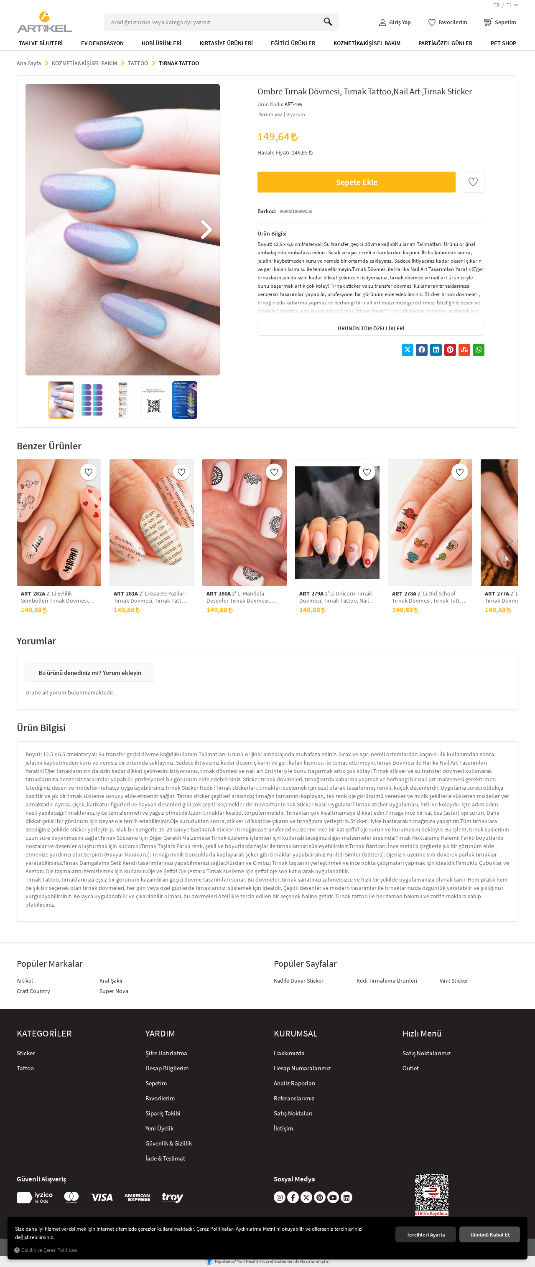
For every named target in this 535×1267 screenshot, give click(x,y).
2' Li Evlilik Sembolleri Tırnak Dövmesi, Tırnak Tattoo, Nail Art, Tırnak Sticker (57, 597)
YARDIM (160, 1033)
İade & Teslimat (165, 1158)
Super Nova (113, 991)
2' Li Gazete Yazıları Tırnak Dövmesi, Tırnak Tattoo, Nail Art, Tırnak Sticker (151, 597)
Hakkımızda (289, 1053)
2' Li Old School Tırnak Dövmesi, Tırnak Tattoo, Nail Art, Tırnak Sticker (430, 597)
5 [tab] (137, 363)
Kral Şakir (111, 980)
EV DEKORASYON (102, 43)
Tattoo (25, 1068)
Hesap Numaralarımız (302, 1068)
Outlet (411, 1068)
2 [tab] (115, 363)
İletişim (283, 1128)
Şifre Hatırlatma (166, 1053)
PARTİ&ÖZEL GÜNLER (445, 43)
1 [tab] (107, 363)
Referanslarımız (294, 1098)
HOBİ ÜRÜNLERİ (161, 43)
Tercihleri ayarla (426, 1234)
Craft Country (33, 991)
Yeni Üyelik (159, 1128)
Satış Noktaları (293, 1113)
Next (205, 229)
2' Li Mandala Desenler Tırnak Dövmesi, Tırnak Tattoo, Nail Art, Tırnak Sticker (242, 597)
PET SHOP (503, 43)
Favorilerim (160, 1098)
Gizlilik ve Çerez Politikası (49, 1250)
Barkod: (266, 211)
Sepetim (156, 1083)
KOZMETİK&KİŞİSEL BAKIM (367, 43)
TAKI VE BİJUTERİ (41, 43)
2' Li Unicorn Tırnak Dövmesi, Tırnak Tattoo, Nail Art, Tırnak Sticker (335, 597)
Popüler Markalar (50, 963)
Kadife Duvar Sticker (299, 980)
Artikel (25, 980)
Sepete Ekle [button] (356, 182)
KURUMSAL (296, 1033)
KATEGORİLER (44, 1033)
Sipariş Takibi (163, 1113)
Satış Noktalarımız (427, 1053)
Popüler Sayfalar (305, 963)
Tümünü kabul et (490, 1234)
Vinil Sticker (454, 980)
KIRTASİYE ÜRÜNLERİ (226, 43)
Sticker (26, 1053)
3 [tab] (122, 363)
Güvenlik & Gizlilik (168, 1143)
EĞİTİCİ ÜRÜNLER (293, 43)
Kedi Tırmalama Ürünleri (387, 980)
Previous (40, 229)
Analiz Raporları (295, 1083)
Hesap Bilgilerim (167, 1068)
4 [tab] (130, 363)
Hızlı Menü (422, 1033)
